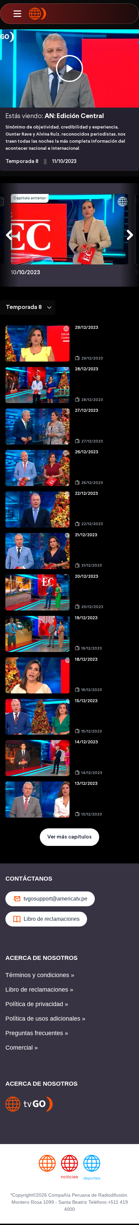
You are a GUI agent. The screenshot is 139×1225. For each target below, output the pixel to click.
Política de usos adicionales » (45, 1018)
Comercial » (21, 1047)
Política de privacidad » (36, 1004)
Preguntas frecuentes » (36, 1033)
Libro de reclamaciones (52, 919)
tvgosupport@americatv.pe (55, 899)
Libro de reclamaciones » (39, 989)
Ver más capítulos (69, 836)
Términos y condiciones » (39, 975)
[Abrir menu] (17, 14)
